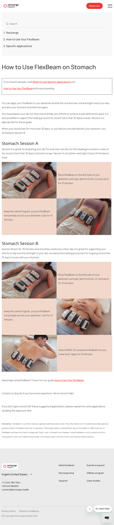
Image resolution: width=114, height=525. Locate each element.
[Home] (11, 5)
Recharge (12, 32)
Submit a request (96, 465)
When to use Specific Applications (52, 82)
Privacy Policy (9, 511)
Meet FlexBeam (67, 465)
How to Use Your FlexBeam (22, 39)
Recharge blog (66, 473)
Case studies (93, 480)
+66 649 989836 (10, 486)
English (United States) (15, 474)
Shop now (94, 5)
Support (63, 480)
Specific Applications (19, 46)
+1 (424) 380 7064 (11, 482)
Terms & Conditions (29, 511)
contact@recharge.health (15, 489)
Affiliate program (95, 473)
